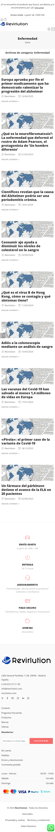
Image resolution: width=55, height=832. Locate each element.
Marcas (4, 722)
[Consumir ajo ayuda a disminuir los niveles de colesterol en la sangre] (27, 229)
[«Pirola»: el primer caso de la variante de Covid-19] (27, 426)
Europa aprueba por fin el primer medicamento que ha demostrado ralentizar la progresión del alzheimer (25, 85)
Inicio (27, 42)
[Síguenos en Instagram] (18, 698)
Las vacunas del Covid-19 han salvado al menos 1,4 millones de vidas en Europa (25, 393)
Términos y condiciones (38, 820)
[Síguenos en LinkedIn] (23, 698)
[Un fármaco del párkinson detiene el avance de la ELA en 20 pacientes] (27, 473)
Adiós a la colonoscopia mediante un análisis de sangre (27, 345)
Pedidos (5, 755)
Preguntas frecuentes (11, 713)
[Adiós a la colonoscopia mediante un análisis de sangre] (27, 330)
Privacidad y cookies (15, 820)
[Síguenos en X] (2, 698)
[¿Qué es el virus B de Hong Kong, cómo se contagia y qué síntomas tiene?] (27, 279)
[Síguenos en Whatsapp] (28, 698)
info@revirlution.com (11, 688)
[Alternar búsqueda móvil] (5, 20)
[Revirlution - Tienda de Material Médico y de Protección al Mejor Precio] (14, 24)
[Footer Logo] (26, 660)
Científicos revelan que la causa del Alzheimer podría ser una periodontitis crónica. (27, 196)
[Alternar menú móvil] (2, 20)
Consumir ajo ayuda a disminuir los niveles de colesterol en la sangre (20, 246)
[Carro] (53, 29)
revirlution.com (8, 693)
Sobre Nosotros (28, 826)
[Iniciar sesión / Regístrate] (49, 29)
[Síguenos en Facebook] (7, 698)
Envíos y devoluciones (12, 760)
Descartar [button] (39, 7)
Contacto (5, 708)
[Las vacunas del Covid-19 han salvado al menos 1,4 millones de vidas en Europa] (27, 376)
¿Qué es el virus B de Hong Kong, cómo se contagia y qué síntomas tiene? (25, 296)
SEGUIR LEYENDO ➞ (10, 101)
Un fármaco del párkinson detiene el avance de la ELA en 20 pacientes (26, 490)
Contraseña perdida (10, 764)
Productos (6, 717)
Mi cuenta (6, 750)
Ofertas (5, 726)
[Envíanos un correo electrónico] (12, 698)
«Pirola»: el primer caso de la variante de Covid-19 (25, 441)
